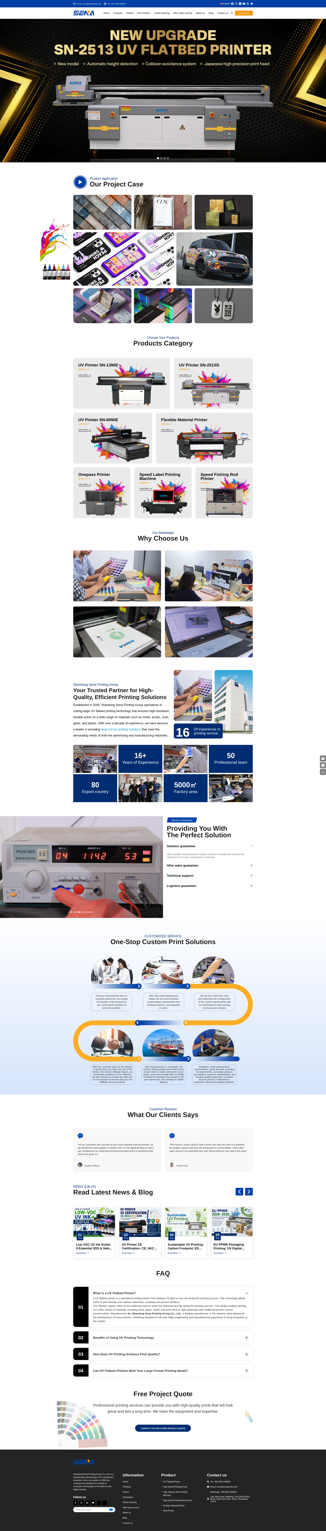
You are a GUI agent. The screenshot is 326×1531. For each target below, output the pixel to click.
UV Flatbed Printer (171, 1482)
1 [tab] (158, 158)
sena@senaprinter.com (92, 4)
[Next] (310, 91)
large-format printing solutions (121, 729)
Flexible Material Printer (174, 1506)
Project (129, 13)
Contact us (222, 13)
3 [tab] (165, 158)
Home (107, 13)
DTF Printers (143, 13)
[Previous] (16, 91)
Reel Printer (168, 1511)
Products (118, 13)
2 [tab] (161, 158)
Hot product (128, 1497)
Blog (211, 13)
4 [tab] (168, 158)
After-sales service (182, 13)
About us (200, 13)
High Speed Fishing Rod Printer (177, 1500)
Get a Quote (244, 13)
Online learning (161, 13)
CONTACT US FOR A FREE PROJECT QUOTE (163, 1428)
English (226, 4)
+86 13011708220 (118, 4)
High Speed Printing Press (175, 1487)
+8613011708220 (228, 1492)
